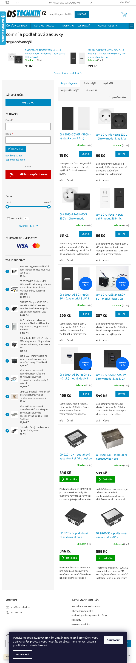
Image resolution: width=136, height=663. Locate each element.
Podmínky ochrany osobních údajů (89, 615)
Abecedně (91, 90)
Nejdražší (108, 83)
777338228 (16, 612)
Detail (85, 153)
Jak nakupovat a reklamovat (64, 2)
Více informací (38, 645)
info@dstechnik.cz (20, 607)
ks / (28, 102)
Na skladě (19, 218)
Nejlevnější (90, 83)
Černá (70, 180)
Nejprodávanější (69, 90)
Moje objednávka (81, 624)
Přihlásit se (15, 148)
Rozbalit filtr (26, 226)
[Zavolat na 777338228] (10, 2)
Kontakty (76, 620)
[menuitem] (16, 26)
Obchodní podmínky (82, 611)
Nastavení (22, 654)
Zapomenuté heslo (15, 160)
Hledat (81, 14)
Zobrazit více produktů (66, 73)
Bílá (61, 180)
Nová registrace (13, 155)
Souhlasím (113, 640)
